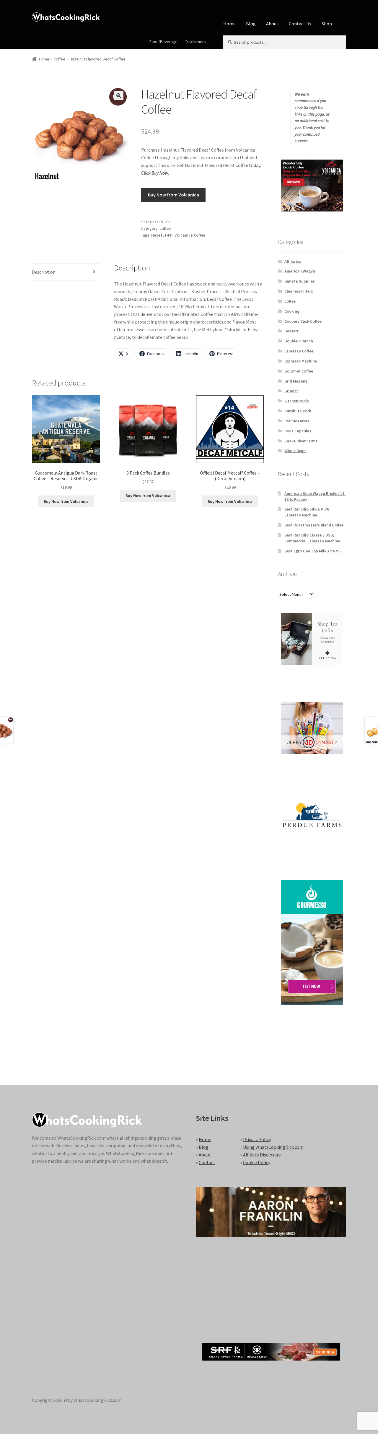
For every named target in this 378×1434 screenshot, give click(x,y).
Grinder (291, 390)
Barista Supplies (299, 281)
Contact (207, 1162)
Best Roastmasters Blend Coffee (313, 525)
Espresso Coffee (298, 351)
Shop (327, 24)
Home (229, 24)
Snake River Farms (301, 441)
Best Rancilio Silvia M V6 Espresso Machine (306, 512)
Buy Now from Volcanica (173, 195)
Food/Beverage (163, 41)
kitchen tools (296, 400)
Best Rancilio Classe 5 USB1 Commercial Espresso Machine (312, 538)
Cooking (291, 311)
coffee (59, 59)
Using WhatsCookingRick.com (273, 1147)
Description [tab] (44, 272)
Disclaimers (195, 41)
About (272, 24)
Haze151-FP (161, 235)
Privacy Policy (257, 1139)
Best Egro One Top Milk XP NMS (312, 551)
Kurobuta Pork (297, 411)
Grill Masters (296, 381)
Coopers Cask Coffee (303, 321)
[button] (118, 95)
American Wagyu (299, 271)
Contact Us (300, 24)
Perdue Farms (296, 421)
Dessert (291, 331)
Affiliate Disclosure (262, 1155)
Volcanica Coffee (190, 235)
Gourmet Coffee (298, 371)
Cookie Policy (256, 1162)
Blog (251, 24)
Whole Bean (295, 450)
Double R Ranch (298, 341)
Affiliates (292, 261)
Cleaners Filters (298, 291)
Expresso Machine (300, 361)
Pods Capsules (297, 431)
